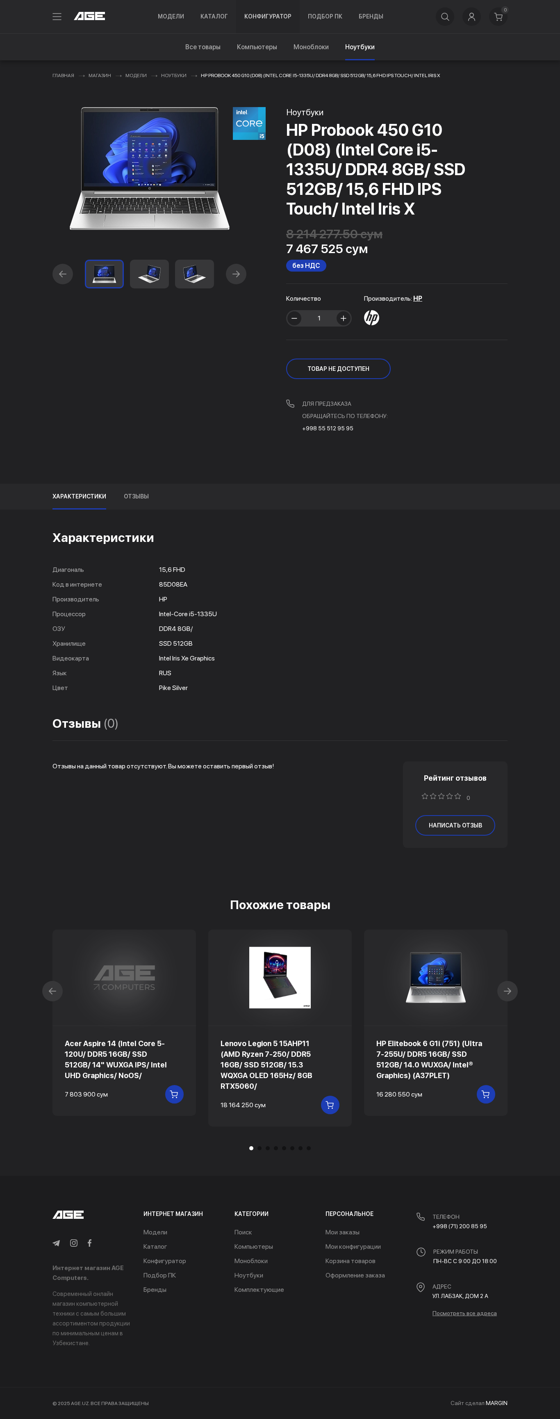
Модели (171, 16)
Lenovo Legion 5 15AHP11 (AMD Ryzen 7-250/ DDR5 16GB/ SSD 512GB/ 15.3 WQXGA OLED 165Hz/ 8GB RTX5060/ (266, 1064)
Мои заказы (343, 1232)
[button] (62, 274)
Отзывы (136, 496)
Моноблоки (311, 47)
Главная (63, 75)
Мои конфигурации (353, 1246)
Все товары (203, 47)
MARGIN (497, 1403)
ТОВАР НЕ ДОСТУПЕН (338, 369)
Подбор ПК (325, 16)
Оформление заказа (355, 1275)
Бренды (371, 16)
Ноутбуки (174, 75)
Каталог (214, 16)
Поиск (243, 1232)
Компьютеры (257, 47)
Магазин (100, 75)
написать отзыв (455, 825)
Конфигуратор (267, 16)
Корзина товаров (351, 1261)
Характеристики (79, 496)
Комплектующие (259, 1289)
